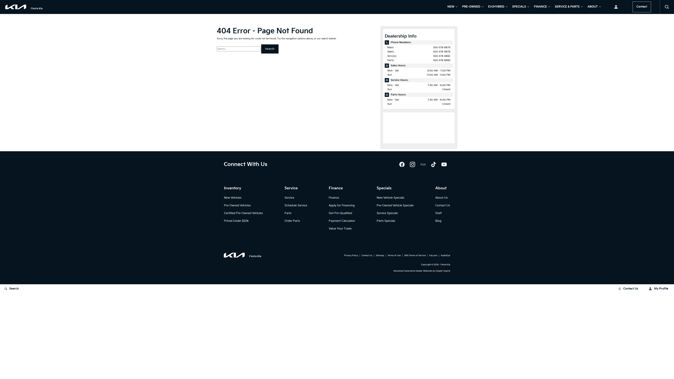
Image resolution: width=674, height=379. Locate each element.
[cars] (423, 164)
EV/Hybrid (496, 7)
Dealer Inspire (443, 271)
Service (289, 198)
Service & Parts (567, 7)
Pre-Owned (471, 7)
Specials (519, 7)
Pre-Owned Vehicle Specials (395, 205)
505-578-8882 (441, 56)
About (592, 7)
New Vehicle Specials (390, 198)
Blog (438, 221)
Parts (288, 213)
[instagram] (412, 164)
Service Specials (387, 213)
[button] (667, 7)
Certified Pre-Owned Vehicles (243, 213)
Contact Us (442, 205)
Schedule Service (296, 205)
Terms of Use (394, 255)
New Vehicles (233, 198)
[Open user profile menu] (616, 7)
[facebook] (402, 164)
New (450, 7)
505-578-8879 (441, 47)
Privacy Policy (351, 255)
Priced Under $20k (236, 221)
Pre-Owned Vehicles (237, 205)
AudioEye (445, 255)
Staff (438, 213)
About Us (441, 198)
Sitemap (380, 255)
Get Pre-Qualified (340, 213)
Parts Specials (386, 221)
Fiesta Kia (445, 264)
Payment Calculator (342, 221)
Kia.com (433, 255)
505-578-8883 (441, 60)
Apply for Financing (342, 205)
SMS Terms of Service (415, 255)
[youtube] (444, 164)
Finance (540, 7)
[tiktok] (433, 164)
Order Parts (292, 221)
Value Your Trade (340, 228)
